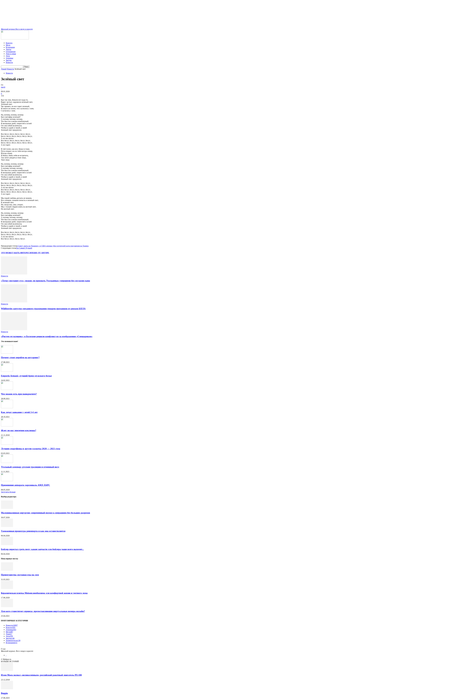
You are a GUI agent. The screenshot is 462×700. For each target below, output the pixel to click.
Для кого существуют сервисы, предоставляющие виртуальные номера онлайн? (43, 611)
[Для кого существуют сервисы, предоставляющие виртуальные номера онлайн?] (7, 607)
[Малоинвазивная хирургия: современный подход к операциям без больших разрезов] (7, 508)
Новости (9, 62)
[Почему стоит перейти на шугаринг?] (7, 353)
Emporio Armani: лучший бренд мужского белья (26, 375)
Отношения (10, 52)
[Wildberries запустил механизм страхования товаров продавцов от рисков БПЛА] (14, 302)
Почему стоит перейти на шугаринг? (20, 357)
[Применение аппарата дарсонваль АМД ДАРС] (7, 480)
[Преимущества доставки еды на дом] (7, 570)
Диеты (8, 49)
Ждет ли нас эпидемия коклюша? (18, 430)
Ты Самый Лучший (24, 248)
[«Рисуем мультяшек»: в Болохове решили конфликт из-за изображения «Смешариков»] (14, 330)
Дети (8, 56)
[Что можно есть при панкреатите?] (7, 389)
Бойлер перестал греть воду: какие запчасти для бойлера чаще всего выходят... (42, 549)
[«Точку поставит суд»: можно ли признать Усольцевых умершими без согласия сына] (14, 274)
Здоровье (9, 58)
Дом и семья (11, 54)
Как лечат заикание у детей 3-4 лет (19, 412)
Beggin (4, 693)
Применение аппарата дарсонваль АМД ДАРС (25, 485)
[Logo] (15, 39)
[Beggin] (7, 689)
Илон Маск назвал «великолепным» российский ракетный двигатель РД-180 (41, 675)
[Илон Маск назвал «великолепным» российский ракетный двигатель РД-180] (7, 670)
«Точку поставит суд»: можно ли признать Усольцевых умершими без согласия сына (45, 280)
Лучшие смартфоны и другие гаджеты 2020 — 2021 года (30, 448)
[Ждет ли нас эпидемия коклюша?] (7, 426)
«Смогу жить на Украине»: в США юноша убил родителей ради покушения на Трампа (53, 246)
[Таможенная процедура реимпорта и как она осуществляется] (7, 526)
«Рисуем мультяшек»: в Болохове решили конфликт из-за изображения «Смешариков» (47, 336)
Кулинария (10, 47)
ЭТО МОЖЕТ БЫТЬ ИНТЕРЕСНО (17, 253)
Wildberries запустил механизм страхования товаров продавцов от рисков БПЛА (43, 308)
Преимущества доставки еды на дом (20, 574)
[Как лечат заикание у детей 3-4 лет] (7, 408)
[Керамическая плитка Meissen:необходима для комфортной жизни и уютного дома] (7, 588)
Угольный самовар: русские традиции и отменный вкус (30, 467)
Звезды (9, 60)
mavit (3, 87)
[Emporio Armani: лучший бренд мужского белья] (7, 371)
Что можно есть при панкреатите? (19, 394)
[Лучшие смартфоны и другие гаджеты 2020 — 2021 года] (7, 444)
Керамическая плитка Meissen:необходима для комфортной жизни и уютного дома (44, 593)
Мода (8, 45)
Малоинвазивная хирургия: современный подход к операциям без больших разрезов (45, 512)
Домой (3, 69)
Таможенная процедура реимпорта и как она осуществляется (33, 531)
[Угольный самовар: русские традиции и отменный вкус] (7, 462)
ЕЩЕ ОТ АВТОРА (41, 253)
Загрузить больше (8, 492)
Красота (9, 43)
